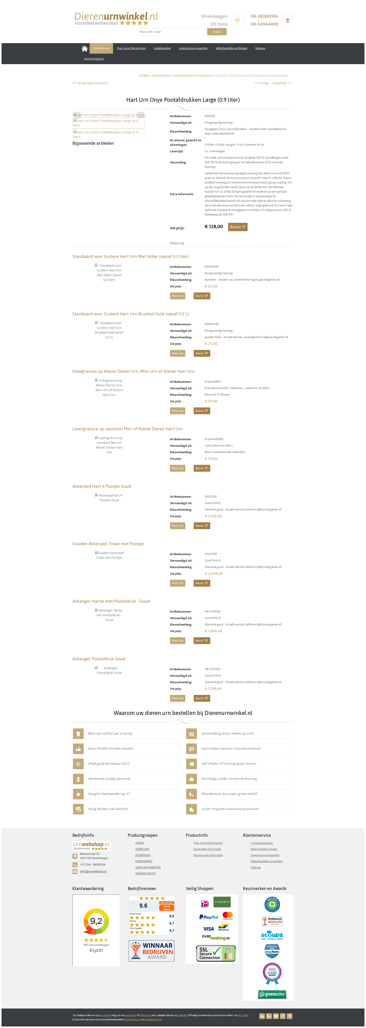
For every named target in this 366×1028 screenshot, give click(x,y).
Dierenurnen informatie (208, 855)
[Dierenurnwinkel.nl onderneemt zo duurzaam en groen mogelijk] (272, 998)
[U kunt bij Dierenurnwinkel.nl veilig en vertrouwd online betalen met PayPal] (208, 918)
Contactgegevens (262, 843)
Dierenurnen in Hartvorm (193, 76)
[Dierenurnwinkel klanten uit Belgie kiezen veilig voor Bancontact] (223, 929)
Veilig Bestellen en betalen (267, 861)
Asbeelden (142, 849)
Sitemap (256, 867)
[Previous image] (77, 115)
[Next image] (140, 115)
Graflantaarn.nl (153, 1019)
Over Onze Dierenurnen (208, 843)
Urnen (139, 843)
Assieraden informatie (207, 849)
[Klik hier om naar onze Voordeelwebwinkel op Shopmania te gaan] (272, 957)
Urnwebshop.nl (132, 1019)
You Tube (243, 1015)
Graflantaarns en (148, 867)
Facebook (105, 1015)
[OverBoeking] (216, 939)
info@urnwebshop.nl (93, 871)
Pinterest (145, 1015)
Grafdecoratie (145, 873)
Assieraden (142, 855)
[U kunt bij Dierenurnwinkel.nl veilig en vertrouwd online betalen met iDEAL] (205, 906)
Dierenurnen (161, 76)
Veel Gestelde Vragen (264, 849)
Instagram (130, 1015)
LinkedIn (182, 1015)
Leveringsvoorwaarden (265, 855)
